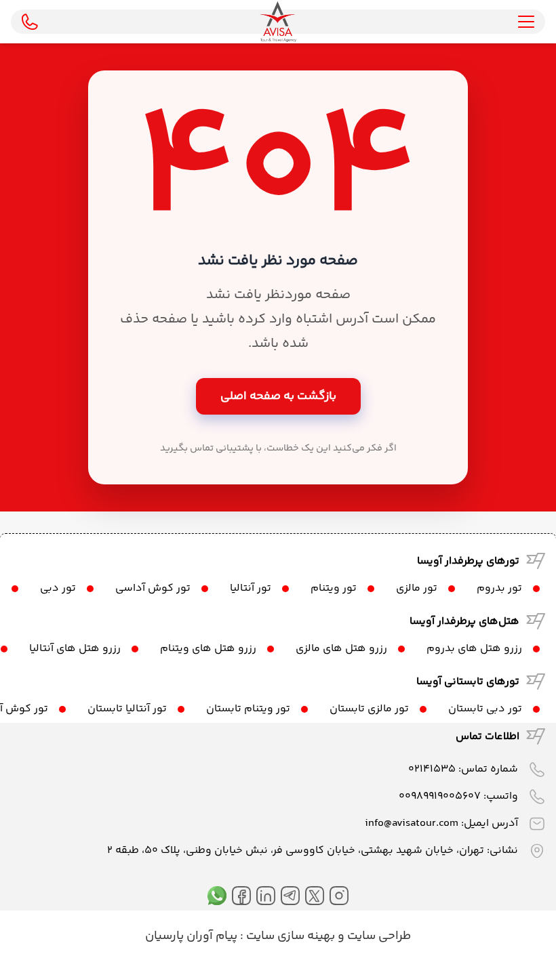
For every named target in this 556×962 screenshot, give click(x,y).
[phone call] (30, 22)
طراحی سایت (377, 936)
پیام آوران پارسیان (191, 936)
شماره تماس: (463, 769)
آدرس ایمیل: (441, 823)
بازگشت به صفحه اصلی (278, 396)
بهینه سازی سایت (289, 936)
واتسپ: (458, 796)
